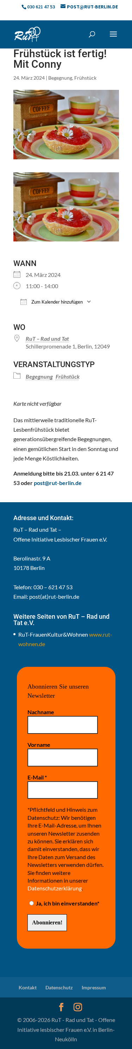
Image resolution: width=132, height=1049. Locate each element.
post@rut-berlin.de (58, 482)
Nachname (40, 712)
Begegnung (60, 78)
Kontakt (28, 987)
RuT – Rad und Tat (47, 338)
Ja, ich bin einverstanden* (67, 903)
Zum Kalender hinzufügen (56, 302)
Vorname (38, 744)
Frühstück (85, 78)
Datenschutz (59, 987)
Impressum (94, 987)
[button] (113, 38)
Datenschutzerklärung (54, 888)
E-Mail (37, 777)
